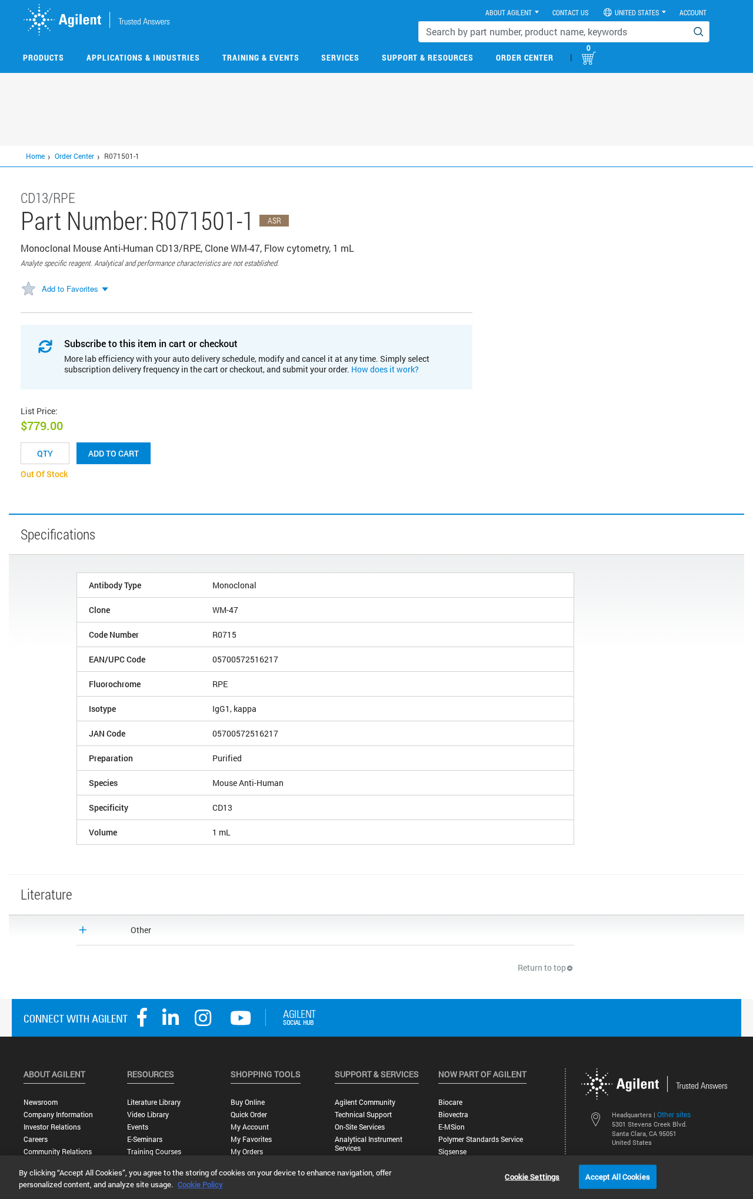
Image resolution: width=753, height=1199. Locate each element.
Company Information (58, 1114)
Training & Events (260, 57)
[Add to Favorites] (28, 289)
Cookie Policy (200, 1184)
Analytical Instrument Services (368, 1144)
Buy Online (248, 1102)
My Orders (247, 1151)
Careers (36, 1139)
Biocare (450, 1102)
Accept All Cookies (617, 1176)
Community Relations (58, 1151)
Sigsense (452, 1151)
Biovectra (453, 1114)
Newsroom (41, 1102)
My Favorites (251, 1139)
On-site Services (360, 1127)
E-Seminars (144, 1139)
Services (340, 57)
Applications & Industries (143, 57)
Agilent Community (365, 1102)
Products (43, 57)
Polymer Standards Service (480, 1139)
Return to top (542, 967)
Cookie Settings (532, 1176)
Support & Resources (428, 57)
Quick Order (249, 1114)
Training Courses (154, 1151)
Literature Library (154, 1102)
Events (137, 1127)
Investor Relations (52, 1127)
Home (35, 156)
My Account (250, 1127)
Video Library (148, 1114)
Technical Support (363, 1114)
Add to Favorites (70, 288)
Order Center (525, 57)
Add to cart (113, 453)
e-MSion (451, 1127)
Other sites (674, 1114)
